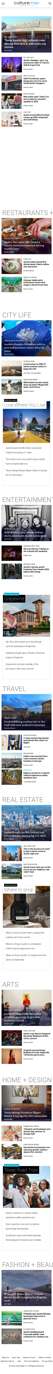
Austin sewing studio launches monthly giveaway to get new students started (22, 1017)
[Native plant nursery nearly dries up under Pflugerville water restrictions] (11, 387)
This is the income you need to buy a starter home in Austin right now (25, 461)
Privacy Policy (47, 1361)
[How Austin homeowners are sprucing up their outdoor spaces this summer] (11, 1152)
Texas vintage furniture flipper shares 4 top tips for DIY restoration (26, 472)
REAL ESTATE (22, 800)
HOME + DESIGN (27, 1080)
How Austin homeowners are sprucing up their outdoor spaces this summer (36, 1149)
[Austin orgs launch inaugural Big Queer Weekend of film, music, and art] (11, 1038)
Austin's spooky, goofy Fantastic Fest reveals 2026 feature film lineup (36, 569)
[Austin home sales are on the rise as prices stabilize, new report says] (11, 871)
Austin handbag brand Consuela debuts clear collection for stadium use (35, 1334)
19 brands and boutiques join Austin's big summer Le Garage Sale (37, 1131)
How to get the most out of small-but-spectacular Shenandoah (23, 1226)
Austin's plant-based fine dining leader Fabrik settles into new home (36, 264)
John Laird (7, 539)
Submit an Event (29, 1358)
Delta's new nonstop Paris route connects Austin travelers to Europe (35, 758)
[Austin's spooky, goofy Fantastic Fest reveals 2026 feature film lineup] (11, 571)
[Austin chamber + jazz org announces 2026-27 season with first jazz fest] (11, 65)
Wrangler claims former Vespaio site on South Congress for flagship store (25, 1297)
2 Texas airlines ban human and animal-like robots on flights (36, 740)
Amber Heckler (28, 105)
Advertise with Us (7, 1361)
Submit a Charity (44, 1358)
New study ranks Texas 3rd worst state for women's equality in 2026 (36, 99)
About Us (5, 1358)
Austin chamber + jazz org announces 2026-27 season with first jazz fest (36, 62)
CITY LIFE (16, 315)
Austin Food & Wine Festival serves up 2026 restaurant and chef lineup (36, 117)
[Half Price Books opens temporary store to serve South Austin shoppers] (11, 83)
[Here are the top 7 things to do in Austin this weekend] (11, 553)
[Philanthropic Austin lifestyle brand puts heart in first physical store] (11, 1318)
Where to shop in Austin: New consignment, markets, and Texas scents (25, 935)
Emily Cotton (8, 1119)
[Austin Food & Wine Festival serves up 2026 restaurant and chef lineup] (11, 119)
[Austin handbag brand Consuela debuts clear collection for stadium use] (11, 1336)
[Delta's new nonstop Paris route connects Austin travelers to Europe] (11, 760)
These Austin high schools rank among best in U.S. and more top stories (25, 44)
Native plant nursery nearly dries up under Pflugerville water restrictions (35, 384)
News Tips (16, 1358)
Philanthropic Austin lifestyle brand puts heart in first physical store (36, 1316)
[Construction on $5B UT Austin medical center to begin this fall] (11, 368)
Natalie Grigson (28, 391)
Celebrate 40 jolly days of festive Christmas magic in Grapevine (25, 655)
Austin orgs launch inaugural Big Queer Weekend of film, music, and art (36, 1036)
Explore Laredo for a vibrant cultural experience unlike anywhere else (36, 775)
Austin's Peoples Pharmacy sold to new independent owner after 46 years (24, 347)
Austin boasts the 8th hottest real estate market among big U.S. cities (24, 450)
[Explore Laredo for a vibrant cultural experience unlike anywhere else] (11, 777)
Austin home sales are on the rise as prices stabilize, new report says (36, 869)
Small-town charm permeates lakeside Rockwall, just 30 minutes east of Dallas (23, 1237)
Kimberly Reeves (28, 270)
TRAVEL (14, 689)
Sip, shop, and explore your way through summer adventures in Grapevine (24, 644)
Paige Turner (27, 555)
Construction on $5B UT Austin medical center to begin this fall (34, 366)
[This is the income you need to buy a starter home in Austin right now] (11, 853)
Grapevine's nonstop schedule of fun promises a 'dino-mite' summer (22, 666)
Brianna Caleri (28, 69)
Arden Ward (8, 50)
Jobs (19, 1361)
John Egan (26, 747)
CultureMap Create (29, 782)
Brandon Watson (9, 728)
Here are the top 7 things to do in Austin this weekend (36, 550)
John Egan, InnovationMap (32, 373)
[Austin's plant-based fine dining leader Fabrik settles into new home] (11, 266)
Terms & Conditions (31, 1361)
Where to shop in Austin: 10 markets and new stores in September (26, 957)
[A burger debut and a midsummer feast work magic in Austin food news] (11, 284)
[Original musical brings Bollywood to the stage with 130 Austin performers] (11, 1056)
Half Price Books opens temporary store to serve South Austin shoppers (35, 80)
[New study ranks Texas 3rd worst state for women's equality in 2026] (11, 101)
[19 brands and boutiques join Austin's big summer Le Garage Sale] (11, 1133)
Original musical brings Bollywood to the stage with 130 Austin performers (36, 1052)
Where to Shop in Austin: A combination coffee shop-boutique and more (23, 946)
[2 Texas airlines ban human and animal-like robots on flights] (11, 742)
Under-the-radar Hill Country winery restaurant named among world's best (24, 245)
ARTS (10, 984)
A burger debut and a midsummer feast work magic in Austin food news (35, 282)
